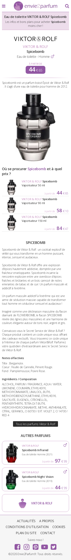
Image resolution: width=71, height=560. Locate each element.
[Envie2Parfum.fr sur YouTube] (44, 545)
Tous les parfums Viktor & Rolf (35, 424)
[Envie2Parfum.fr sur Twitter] (53, 545)
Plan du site (26, 533)
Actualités (26, 521)
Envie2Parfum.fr (35, 6)
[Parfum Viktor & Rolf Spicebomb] (35, 160)
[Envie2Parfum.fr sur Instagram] (26, 545)
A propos (46, 521)
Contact (47, 533)
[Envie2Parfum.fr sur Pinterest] (35, 545)
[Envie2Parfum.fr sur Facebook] (17, 545)
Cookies (58, 527)
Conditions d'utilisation (27, 527)
